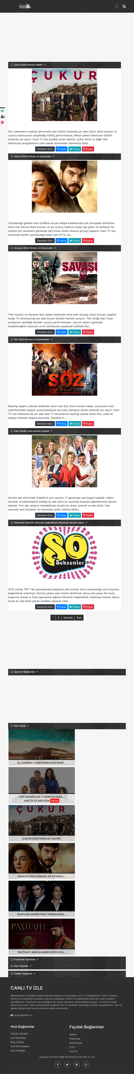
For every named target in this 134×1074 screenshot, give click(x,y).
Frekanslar (75, 1038)
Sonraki (68, 617)
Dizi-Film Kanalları (20, 1046)
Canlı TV (63, 1057)
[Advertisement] (67, 39)
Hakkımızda (75, 1042)
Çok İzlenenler (18, 1037)
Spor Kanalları (18, 1050)
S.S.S (72, 1047)
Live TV (73, 1051)
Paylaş (62, 149)
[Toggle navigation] (116, 6)
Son (79, 617)
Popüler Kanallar (19, 1033)
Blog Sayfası (17, 1042)
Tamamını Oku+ (45, 149)
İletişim (73, 1034)
